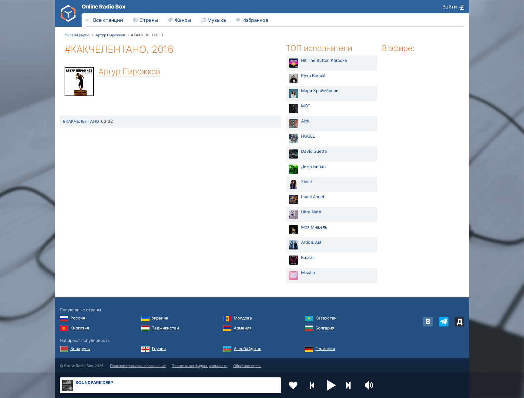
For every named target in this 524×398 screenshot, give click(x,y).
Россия (77, 318)
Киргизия (79, 328)
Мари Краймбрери (319, 90)
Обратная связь (247, 365)
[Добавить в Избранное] (293, 385)
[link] (68, 13)
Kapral (307, 257)
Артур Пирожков (129, 71)
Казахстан (326, 318)
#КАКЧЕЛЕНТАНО (81, 121)
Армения (243, 328)
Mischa (308, 272)
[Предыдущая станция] (312, 385)
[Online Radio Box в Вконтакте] (428, 321)
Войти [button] (449, 7)
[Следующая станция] (350, 385)
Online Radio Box (103, 6)
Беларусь (80, 348)
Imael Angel (312, 196)
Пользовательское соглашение (138, 365)
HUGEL (308, 136)
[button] (331, 385)
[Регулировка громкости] (370, 385)
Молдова (243, 318)
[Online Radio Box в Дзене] (459, 321)
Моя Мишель (314, 227)
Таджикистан (165, 328)
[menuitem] (104, 20)
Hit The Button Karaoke (324, 60)
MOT (306, 105)
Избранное (255, 20)
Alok (305, 121)
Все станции (108, 20)
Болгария (324, 328)
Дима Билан (313, 166)
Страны (148, 20)
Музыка (216, 20)
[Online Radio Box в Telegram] (443, 321)
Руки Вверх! (313, 75)
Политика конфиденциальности (199, 365)
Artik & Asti (311, 242)
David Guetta (314, 151)
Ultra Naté (311, 211)
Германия (325, 348)
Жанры (182, 20)
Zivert (307, 181)
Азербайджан (247, 348)
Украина (160, 318)
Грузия (159, 348)
